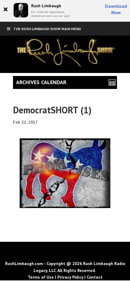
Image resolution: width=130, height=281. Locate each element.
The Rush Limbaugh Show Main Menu (47, 29)
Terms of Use (41, 277)
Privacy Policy (70, 277)
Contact (94, 277)
